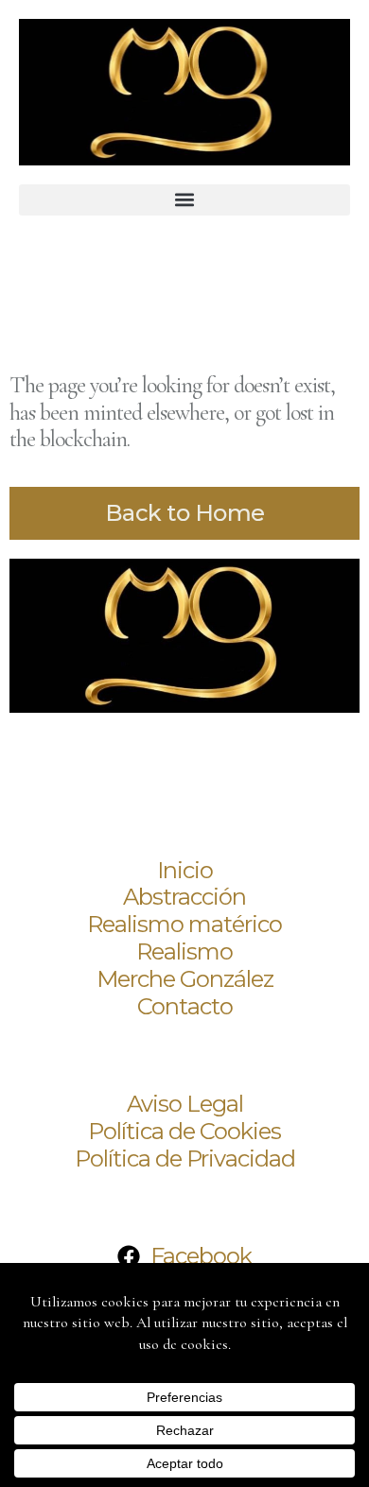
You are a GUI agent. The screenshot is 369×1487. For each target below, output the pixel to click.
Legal (53, 1054)
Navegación (92, 820)
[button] (184, 200)
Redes (57, 1206)
